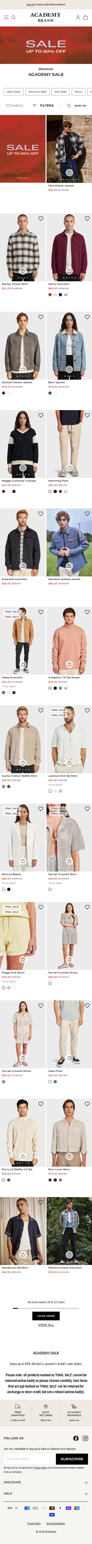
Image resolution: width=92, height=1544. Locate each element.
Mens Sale (14, 91)
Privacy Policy (40, 1467)
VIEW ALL (46, 1325)
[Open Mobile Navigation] (7, 17)
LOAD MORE (46, 1316)
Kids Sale (60, 91)
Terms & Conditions (55, 1523)
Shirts (78, 91)
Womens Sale (37, 91)
